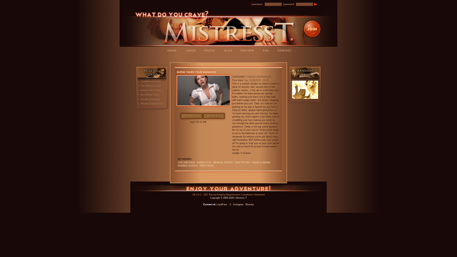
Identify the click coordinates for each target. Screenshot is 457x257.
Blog (229, 50)
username (256, 4)
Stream (214, 116)
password (288, 4)
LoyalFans (192, 57)
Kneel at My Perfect (151, 90)
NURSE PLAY (204, 162)
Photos (211, 50)
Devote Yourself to (150, 99)
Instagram (238, 204)
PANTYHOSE (207, 165)
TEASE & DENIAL (261, 162)
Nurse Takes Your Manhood (196, 72)
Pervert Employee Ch (152, 103)
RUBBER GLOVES (188, 165)
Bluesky (249, 204)
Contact (286, 50)
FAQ (267, 50)
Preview (248, 50)
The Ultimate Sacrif (151, 85)
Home (173, 50)
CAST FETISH (242, 162)
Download (191, 116)
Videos (192, 50)
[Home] (228, 27)
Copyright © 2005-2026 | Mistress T (228, 197)
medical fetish (223, 162)
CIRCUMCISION (186, 162)
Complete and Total (151, 81)
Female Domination (258, 76)
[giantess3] (305, 90)
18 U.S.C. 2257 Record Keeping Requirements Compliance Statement (228, 194)
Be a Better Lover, (150, 94)
